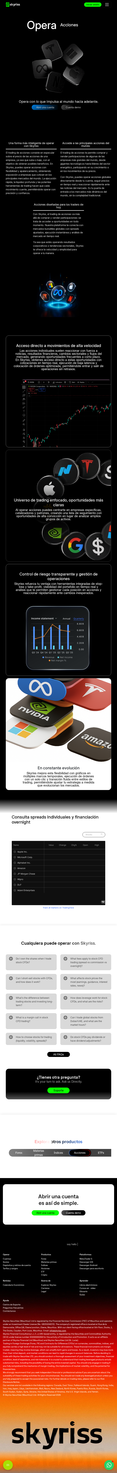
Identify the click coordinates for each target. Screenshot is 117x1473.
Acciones (45, 1268)
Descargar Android (88, 1265)
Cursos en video (88, 1288)
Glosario (83, 1291)
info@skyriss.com (58, 1331)
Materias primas (49, 1262)
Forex (43, 1259)
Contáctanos (9, 1311)
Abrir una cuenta (45, 107)
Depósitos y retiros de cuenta (17, 1265)
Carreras (45, 1288)
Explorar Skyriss (48, 1285)
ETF (42, 1272)
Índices (44, 1265)
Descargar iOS (86, 1262)
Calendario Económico (13, 1285)
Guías (82, 1295)
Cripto (44, 1275)
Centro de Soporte (11, 1304)
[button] (109, 1465)
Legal (43, 1291)
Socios (6, 1262)
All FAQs (58, 1054)
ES (8, 1465)
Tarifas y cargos (10, 1268)
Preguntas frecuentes (13, 1308)
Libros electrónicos (88, 1285)
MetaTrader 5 (86, 1259)
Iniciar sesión (92, 4)
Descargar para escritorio (92, 1268)
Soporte (58, 1090)
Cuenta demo (73, 107)
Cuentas (7, 1259)
